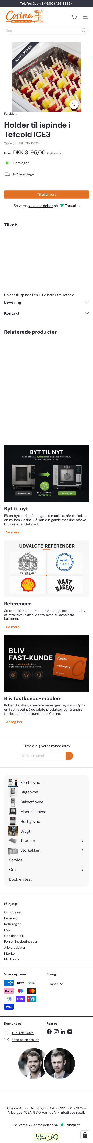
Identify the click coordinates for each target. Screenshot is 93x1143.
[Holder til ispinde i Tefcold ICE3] (46, 252)
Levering (10, 918)
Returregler (12, 924)
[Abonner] (69, 756)
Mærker (10, 953)
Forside (9, 113)
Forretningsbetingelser (20, 941)
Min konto (11, 959)
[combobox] (46, 30)
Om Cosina (12, 912)
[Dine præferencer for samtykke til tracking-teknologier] (85, 1135)
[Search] (84, 30)
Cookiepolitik (14, 936)
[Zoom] (74, 104)
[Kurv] (74, 16)
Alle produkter (14, 947)
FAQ (7, 930)
